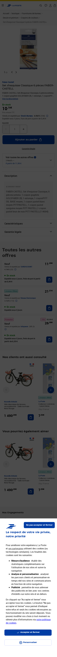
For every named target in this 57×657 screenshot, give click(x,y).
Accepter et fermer (30, 632)
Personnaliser (30, 642)
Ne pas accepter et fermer (39, 525)
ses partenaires (15, 548)
